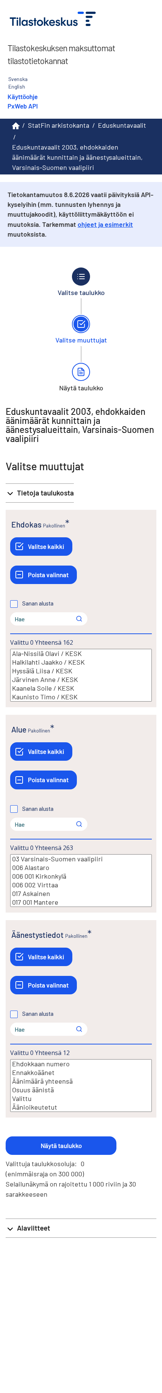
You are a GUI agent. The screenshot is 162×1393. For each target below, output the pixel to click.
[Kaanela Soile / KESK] (81, 688)
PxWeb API (23, 106)
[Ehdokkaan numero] (81, 1064)
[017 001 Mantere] (81, 902)
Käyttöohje (23, 96)
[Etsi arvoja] (79, 618)
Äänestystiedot (37, 934)
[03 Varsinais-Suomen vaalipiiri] (81, 859)
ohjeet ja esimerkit (105, 224)
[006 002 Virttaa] (81, 885)
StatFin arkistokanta (58, 125)
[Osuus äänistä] (81, 1090)
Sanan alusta (37, 604)
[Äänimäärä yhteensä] (81, 1081)
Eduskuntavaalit (122, 125)
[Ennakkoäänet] (81, 1072)
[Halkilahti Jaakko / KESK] (81, 662)
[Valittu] (81, 1098)
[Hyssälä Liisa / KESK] (81, 671)
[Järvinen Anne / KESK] (81, 679)
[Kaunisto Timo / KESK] (81, 697)
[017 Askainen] (81, 893)
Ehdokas (26, 524)
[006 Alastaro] (81, 867)
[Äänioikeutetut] (81, 1107)
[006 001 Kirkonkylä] (81, 876)
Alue (18, 729)
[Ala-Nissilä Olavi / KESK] (81, 653)
